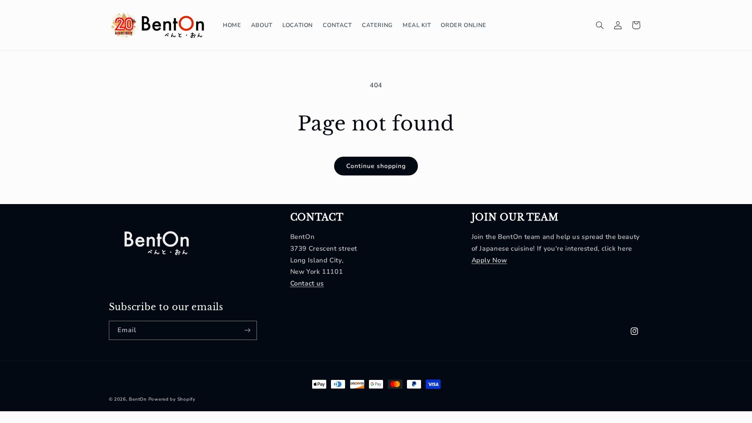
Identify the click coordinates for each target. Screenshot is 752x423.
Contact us (307, 283)
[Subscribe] (247, 330)
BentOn (137, 399)
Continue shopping (376, 166)
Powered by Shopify (171, 399)
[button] (600, 25)
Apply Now (489, 260)
